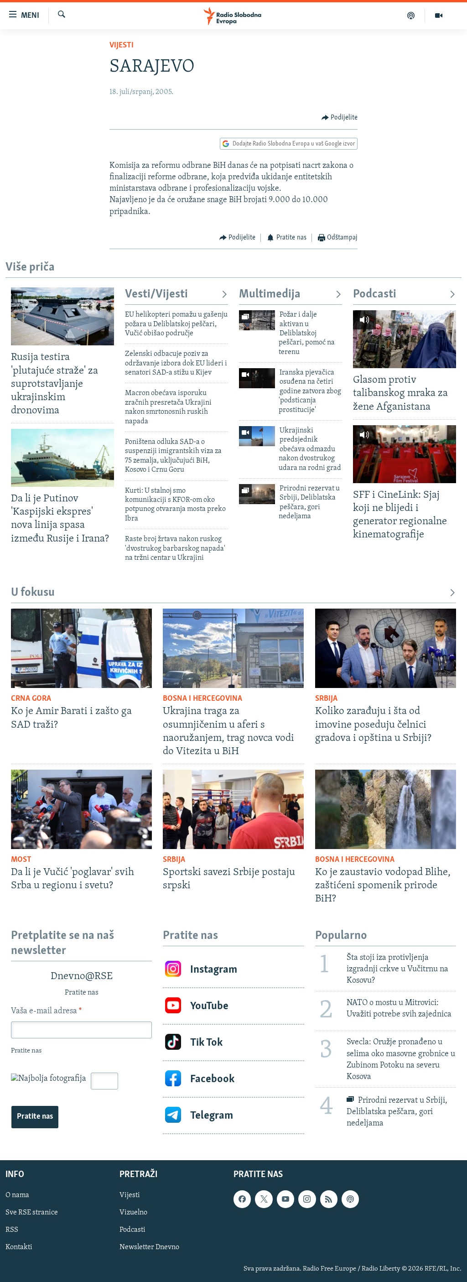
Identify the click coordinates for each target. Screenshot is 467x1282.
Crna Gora (31, 699)
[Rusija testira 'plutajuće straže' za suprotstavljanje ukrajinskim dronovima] (62, 316)
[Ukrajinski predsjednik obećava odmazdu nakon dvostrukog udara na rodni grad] (257, 436)
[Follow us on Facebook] (242, 1199)
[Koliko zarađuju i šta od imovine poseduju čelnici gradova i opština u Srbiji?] (385, 648)
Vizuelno (133, 1213)
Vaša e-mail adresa (46, 1011)
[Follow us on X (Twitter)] (263, 1199)
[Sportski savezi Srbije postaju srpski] (233, 809)
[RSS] (328, 1199)
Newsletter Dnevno (149, 1247)
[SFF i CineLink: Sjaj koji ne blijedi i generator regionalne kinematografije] (404, 454)
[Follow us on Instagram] (307, 1199)
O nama (17, 1195)
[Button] (340, 118)
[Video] (438, 15)
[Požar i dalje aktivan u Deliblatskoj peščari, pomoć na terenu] (257, 320)
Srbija (326, 699)
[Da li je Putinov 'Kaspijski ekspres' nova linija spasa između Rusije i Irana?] (62, 458)
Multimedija (270, 294)
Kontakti (18, 1247)
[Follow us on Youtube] (285, 1199)
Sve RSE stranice (31, 1213)
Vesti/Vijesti (156, 294)
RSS (11, 1230)
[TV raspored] (350, 1199)
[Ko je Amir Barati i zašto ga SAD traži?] (81, 648)
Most (21, 860)
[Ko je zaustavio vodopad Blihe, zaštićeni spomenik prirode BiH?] (385, 809)
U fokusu (33, 593)
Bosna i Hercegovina (202, 699)
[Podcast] (411, 15)
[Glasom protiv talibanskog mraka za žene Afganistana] (404, 339)
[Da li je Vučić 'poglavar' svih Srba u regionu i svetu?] (81, 809)
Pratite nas (35, 1117)
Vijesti (121, 46)
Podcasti (374, 294)
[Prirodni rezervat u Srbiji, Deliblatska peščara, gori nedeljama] (257, 494)
